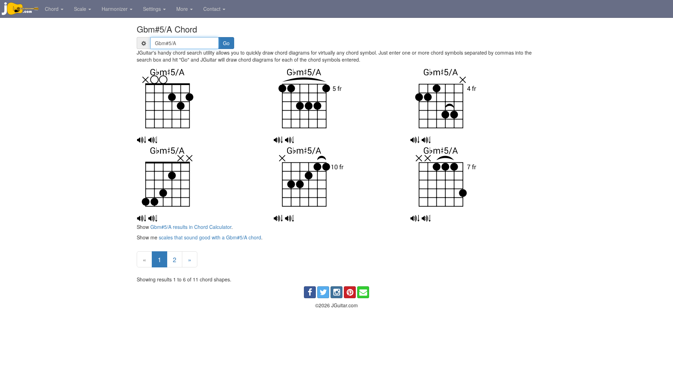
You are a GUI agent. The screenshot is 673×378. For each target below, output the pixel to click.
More (182, 8)
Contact (212, 8)
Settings (152, 8)
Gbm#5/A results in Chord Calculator (190, 226)
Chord (52, 8)
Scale (81, 8)
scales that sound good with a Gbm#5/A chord (210, 237)
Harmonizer (115, 8)
